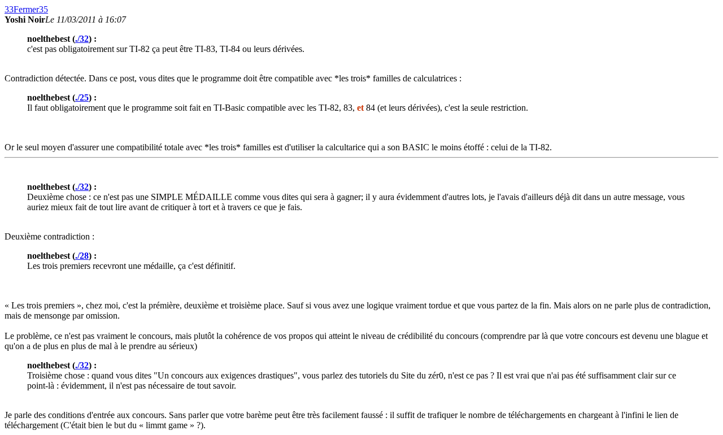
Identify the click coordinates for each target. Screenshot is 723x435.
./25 (82, 97)
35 (43, 9)
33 (9, 9)
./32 (82, 39)
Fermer (26, 9)
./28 (82, 255)
